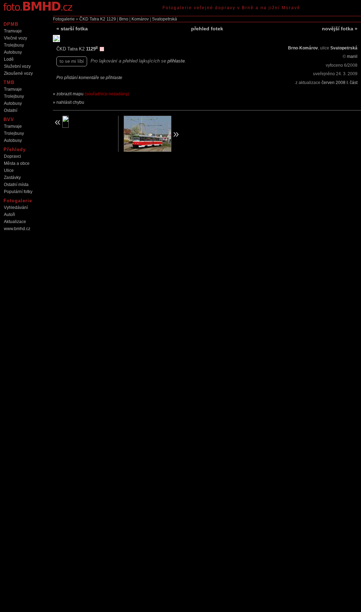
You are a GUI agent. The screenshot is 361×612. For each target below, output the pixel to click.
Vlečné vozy (15, 38)
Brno (123, 19)
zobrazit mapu (92, 93)
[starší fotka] (83, 122)
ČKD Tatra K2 (92, 19)
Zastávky (12, 177)
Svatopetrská (164, 19)
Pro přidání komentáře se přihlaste (89, 77)
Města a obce (17, 163)
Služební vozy (17, 66)
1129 (111, 19)
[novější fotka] (154, 134)
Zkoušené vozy (18, 73)
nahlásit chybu (70, 102)
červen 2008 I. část (339, 82)
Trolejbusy (14, 45)
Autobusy (13, 52)
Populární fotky (18, 191)
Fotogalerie (64, 19)
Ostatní (10, 110)
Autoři (9, 214)
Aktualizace (15, 221)
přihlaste (176, 61)
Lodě (9, 59)
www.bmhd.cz (17, 228)
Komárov (140, 19)
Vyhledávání (16, 207)
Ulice (9, 170)
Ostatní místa (16, 184)
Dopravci (12, 156)
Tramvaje (13, 31)
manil (352, 56)
